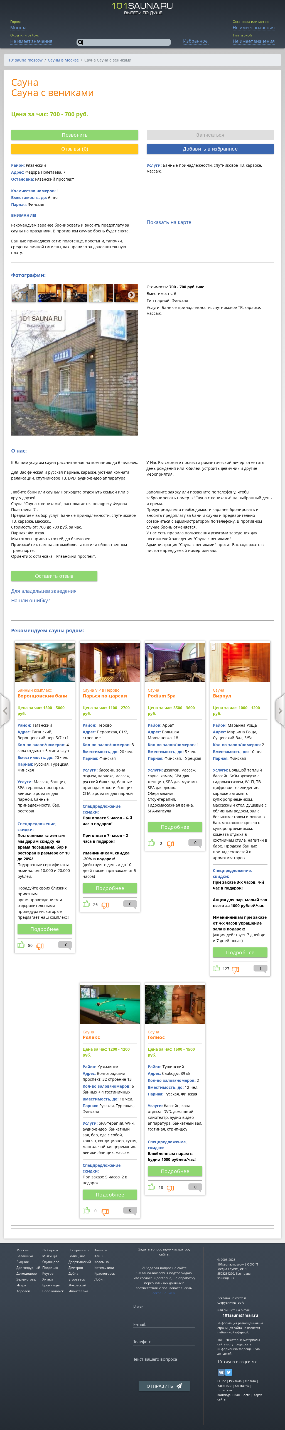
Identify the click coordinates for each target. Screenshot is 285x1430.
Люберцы (50, 1250)
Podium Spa (162, 695)
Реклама (235, 1381)
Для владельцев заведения (44, 591)
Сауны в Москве (63, 60)
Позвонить (75, 135)
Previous (16, 294)
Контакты (242, 1386)
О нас (221, 1381)
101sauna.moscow (25, 60)
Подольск (50, 1267)
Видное (22, 1261)
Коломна (101, 1261)
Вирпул (222, 695)
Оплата (250, 1381)
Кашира (100, 1250)
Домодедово (26, 1273)
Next (130, 294)
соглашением (164, 1293)
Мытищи (49, 1256)
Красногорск (104, 1273)
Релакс (91, 1037)
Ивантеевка (78, 1291)
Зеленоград (26, 1279)
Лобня (99, 1279)
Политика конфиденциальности (233, 1392)
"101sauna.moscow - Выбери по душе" (142, 9)
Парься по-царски (105, 695)
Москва (22, 1250)
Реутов (47, 1273)
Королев (23, 1291)
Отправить (161, 1386)
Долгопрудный (28, 1267)
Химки (47, 1279)
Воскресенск (78, 1250)
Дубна (73, 1273)
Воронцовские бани (42, 695)
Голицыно (76, 1256)
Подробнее (44, 929)
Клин (98, 1256)
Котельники (104, 1267)
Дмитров (75, 1267)
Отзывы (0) (75, 149)
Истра (21, 1285)
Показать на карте (169, 222)
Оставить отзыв (54, 576)
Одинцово (50, 1261)
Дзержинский (79, 1261)
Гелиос (156, 1037)
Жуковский (77, 1285)
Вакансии (224, 1386)
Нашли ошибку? (30, 600)
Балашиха (24, 1256)
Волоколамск (53, 1291)
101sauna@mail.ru (240, 1315)
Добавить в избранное (210, 149)
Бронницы (51, 1285)
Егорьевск (76, 1279)
